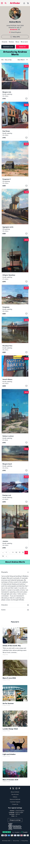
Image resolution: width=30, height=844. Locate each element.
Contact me (22, 46)
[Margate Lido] (15, 81)
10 (16, 552)
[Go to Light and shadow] (15, 746)
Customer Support (15, 802)
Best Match (21, 60)
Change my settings (15, 820)
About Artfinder (15, 792)
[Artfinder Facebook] (10, 788)
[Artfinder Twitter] (13, 788)
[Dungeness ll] (15, 164)
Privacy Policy (25, 840)
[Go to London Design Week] (15, 721)
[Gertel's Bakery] (15, 371)
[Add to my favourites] (26, 99)
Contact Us (15, 804)
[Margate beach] (15, 459)
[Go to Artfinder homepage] (15, 3)
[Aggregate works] (15, 212)
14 (3, 556)
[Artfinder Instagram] (16, 788)
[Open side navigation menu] (2, 3)
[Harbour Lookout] (15, 416)
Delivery (15, 797)
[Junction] (15, 527)
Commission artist (8, 46)
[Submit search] (5, 3)
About (17, 42)
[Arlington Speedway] (15, 260)
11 (19, 552)
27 (20, 27)
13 (26, 552)
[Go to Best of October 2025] (15, 772)
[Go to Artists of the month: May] (15, 641)
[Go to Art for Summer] (15, 696)
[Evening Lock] (15, 488)
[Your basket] (28, 3)
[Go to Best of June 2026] (15, 670)
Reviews (11, 42)
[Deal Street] (15, 120)
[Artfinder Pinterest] (19, 788)
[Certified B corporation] (15, 826)
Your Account (15, 794)
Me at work (24, 42)
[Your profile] (24, 3)
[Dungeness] (15, 300)
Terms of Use (16, 840)
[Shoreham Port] (15, 335)
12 (23, 552)
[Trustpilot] (15, 832)
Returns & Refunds (15, 799)
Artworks (4, 42)
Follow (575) (16, 37)
